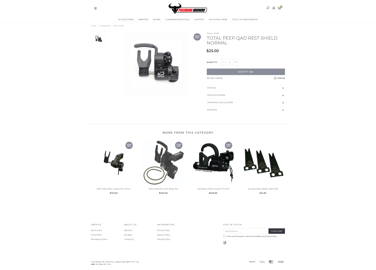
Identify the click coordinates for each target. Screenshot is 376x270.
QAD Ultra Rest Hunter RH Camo (114, 188)
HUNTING (199, 19)
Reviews (212, 110)
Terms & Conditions (254, 236)
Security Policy (163, 239)
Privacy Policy (163, 230)
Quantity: (212, 62)
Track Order (96, 235)
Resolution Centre (99, 239)
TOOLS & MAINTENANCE (245, 19)
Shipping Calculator (220, 102)
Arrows (144, 19)
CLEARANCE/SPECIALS (177, 19)
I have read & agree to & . (251, 236)
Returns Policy (163, 235)
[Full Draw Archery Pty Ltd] (188, 8)
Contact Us (129, 239)
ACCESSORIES (126, 19)
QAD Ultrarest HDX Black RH (163, 188)
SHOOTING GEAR (218, 19)
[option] (156, 64)
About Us (128, 230)
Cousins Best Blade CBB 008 (263, 188)
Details (211, 88)
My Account (96, 230)
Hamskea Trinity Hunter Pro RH (213, 188)
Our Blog (128, 235)
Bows (157, 19)
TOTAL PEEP (213, 33)
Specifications (216, 95)
